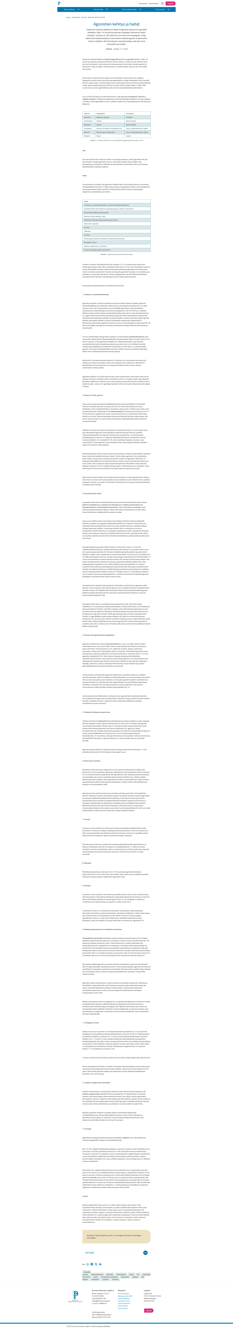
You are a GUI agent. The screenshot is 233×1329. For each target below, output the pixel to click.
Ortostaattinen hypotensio (109, 1277)
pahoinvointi (125, 1277)
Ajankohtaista (153, 3)
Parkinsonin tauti (124, 1300)
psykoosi (135, 1277)
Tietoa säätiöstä (69, 9)
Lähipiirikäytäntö (124, 1298)
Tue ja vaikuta (160, 9)
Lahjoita (170, 3)
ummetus (105, 1279)
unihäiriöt (115, 1279)
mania (95, 1277)
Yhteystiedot (143, 3)
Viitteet (89, 1253)
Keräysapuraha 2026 (125, 1295)
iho (138, 1274)
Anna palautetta (123, 1293)
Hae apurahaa (98, 9)
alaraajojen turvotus (86, 1273)
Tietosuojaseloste (124, 1303)
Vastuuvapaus (123, 1308)
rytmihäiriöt (95, 1279)
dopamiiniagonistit (97, 1274)
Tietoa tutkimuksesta (129, 9)
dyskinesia (109, 1274)
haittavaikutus (121, 1274)
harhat (131, 1274)
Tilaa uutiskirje (123, 1305)
